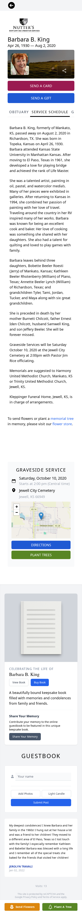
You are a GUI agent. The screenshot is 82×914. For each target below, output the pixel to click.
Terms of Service (51, 897)
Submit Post (41, 802)
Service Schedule (50, 112)
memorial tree (62, 418)
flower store (62, 424)
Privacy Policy (30, 897)
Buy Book (40, 682)
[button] (41, 516)
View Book (18, 682)
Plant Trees (41, 555)
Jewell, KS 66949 (32, 496)
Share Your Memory (25, 736)
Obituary (19, 112)
